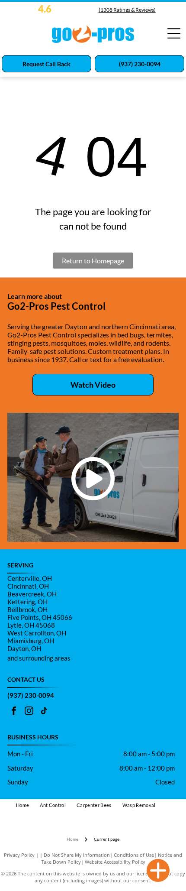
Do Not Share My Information (77, 855)
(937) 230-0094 (30, 695)
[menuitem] (28, 805)
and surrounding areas (39, 658)
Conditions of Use (134, 855)
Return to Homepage (93, 260)
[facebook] (13, 711)
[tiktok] (44, 711)
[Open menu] (173, 33)
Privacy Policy (19, 855)
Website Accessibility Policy (115, 862)
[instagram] (28, 711)
